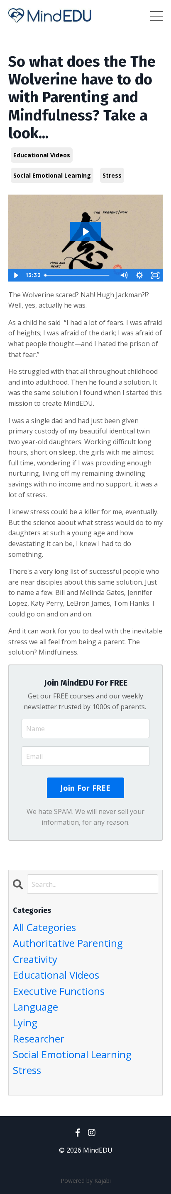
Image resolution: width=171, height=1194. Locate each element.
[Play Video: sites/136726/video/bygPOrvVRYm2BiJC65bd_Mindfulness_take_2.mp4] (85, 231)
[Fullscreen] (155, 275)
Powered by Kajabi (86, 1180)
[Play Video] (16, 275)
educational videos (41, 155)
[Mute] (124, 275)
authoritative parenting (68, 943)
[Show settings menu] (139, 275)
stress (112, 175)
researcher (38, 1038)
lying (25, 1022)
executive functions (59, 991)
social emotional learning (52, 175)
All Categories (44, 927)
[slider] (78, 275)
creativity (35, 959)
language (35, 1006)
